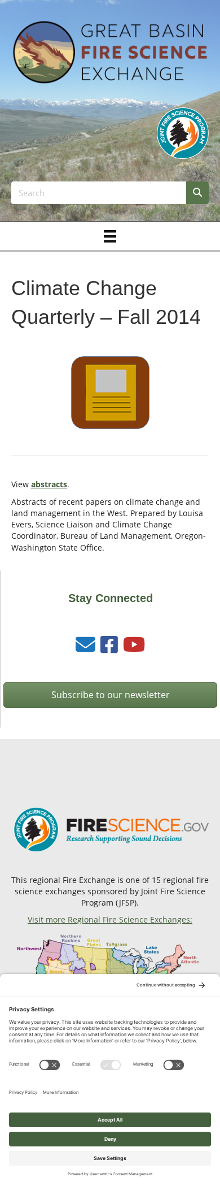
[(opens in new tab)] (183, 132)
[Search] (197, 192)
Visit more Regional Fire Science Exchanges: (110, 919)
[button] (110, 695)
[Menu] (110, 236)
